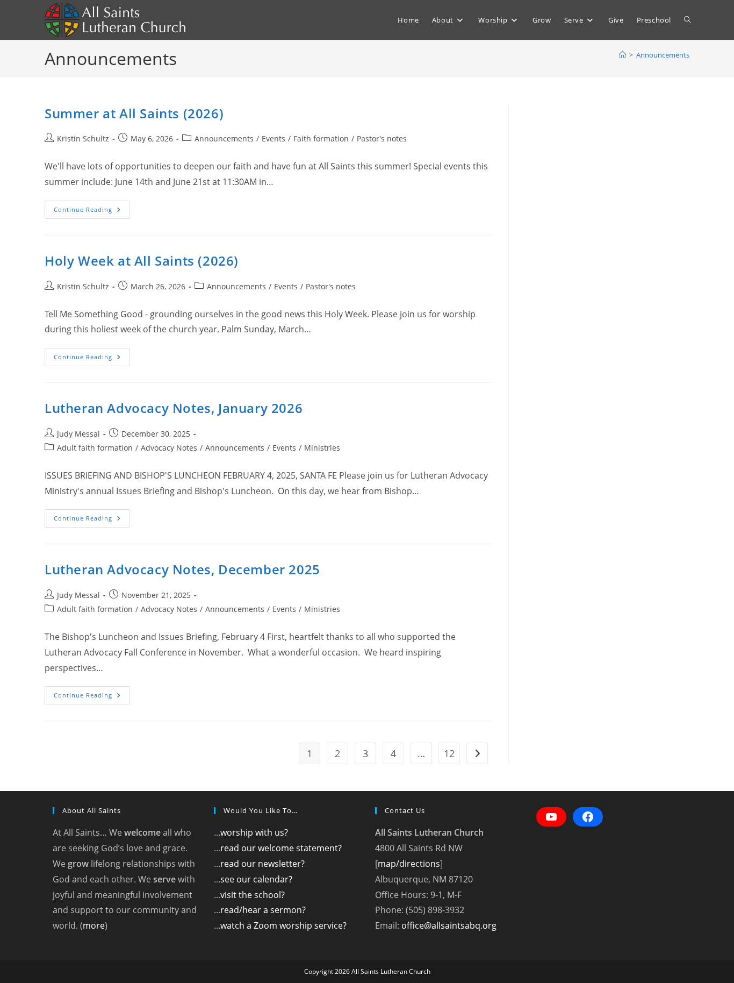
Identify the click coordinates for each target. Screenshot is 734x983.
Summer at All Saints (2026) (134, 113)
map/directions (409, 864)
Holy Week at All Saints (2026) (142, 260)
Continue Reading (92, 211)
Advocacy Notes (169, 448)
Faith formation (321, 138)
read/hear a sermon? (263, 910)
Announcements (662, 55)
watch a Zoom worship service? (283, 925)
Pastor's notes (382, 138)
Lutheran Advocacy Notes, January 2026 (174, 408)
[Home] (622, 55)
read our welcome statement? (281, 848)
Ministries (322, 448)
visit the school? (252, 895)
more (94, 925)
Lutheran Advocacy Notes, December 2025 (182, 569)
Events (273, 138)
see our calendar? (256, 879)
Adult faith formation (95, 448)
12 (449, 753)
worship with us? (254, 832)
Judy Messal (78, 434)
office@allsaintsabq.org (448, 925)
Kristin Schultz (83, 138)
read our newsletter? (262, 864)
